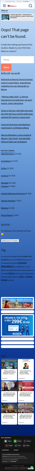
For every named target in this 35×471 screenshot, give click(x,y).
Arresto (7, 256)
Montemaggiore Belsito (26, 270)
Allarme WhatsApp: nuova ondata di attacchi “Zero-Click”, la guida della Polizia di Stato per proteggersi (16, 138)
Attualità (4, 183)
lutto (29, 266)
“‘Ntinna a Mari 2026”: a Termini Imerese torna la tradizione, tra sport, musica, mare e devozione (16, 100)
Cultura (23, 259)
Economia (27, 259)
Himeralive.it (7, 266)
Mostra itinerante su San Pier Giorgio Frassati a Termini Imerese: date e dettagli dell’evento (25, 373)
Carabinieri (25, 256)
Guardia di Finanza (7, 263)
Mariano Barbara (13, 270)
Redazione (5, 378)
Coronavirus (5, 259)
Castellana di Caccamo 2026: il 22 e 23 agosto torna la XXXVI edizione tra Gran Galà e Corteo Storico (25, 396)
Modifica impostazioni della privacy (17, 428)
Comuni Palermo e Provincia (13, 193)
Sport (25, 277)
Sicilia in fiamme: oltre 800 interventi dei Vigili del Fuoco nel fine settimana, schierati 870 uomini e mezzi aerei (21, 16)
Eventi (30, 259)
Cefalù (30, 256)
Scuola (17, 277)
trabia (9, 280)
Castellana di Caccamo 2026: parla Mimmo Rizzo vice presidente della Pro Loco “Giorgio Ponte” (9, 396)
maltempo (7, 270)
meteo (19, 270)
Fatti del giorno (7, 153)
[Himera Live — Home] (12, 6)
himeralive (22, 262)
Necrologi (6, 273)
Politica (23, 273)
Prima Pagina (6, 215)
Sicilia (3, 168)
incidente (19, 267)
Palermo (4, 208)
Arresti (4, 256)
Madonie (3, 270)
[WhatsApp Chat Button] (31, 467)
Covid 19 (14, 259)
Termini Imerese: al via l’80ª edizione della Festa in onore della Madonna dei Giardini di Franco (9, 418)
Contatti (16, 450)
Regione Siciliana (12, 277)
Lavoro (26, 266)
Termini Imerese (8, 200)
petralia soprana (18, 273)
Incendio (15, 266)
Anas (2, 256)
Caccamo (19, 256)
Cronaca (4, 175)
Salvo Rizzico (22, 378)
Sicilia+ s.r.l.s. (11, 467)
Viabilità (12, 280)
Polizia (26, 273)
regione (6, 277)
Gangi (2, 263)
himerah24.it (15, 263)
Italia (23, 266)
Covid (10, 260)
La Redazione (5, 450)
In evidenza (6, 161)
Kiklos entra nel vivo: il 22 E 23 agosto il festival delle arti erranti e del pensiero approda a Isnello (25, 418)
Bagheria (14, 256)
